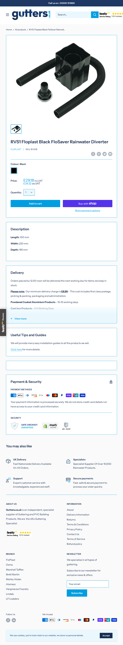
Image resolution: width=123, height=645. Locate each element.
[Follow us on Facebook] (8, 620)
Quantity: (16, 192)
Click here (16, 349)
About (70, 509)
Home (9, 29)
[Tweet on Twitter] (104, 154)
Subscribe (77, 593)
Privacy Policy (74, 529)
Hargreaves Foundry (17, 588)
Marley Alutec (13, 579)
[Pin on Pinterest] (99, 154)
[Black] (14, 170)
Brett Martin (13, 574)
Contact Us (73, 534)
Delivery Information (78, 514)
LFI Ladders (12, 598)
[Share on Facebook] (93, 154)
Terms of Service (76, 538)
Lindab (10, 593)
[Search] (95, 14)
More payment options (87, 210)
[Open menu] (7, 15)
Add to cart (35, 203)
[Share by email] (110, 154)
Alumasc (11, 584)
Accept (106, 635)
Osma (9, 564)
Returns (71, 519)
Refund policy (74, 543)
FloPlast (16, 149)
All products (20, 29)
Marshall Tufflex (15, 569)
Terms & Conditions (78, 524)
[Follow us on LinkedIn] (14, 620)
